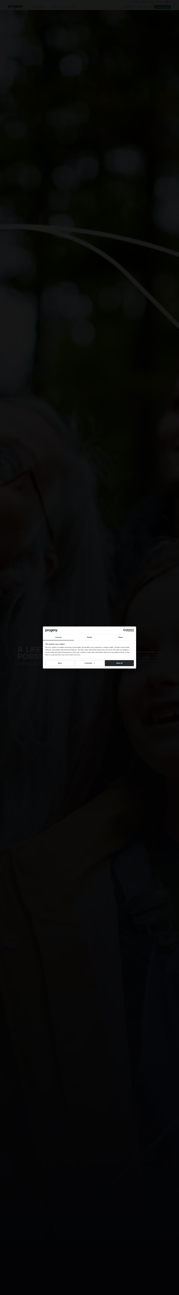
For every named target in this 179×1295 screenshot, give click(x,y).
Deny (60, 663)
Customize (88, 663)
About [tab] (120, 637)
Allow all (119, 663)
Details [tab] (89, 637)
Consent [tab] (58, 637)
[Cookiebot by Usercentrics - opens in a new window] (125, 630)
